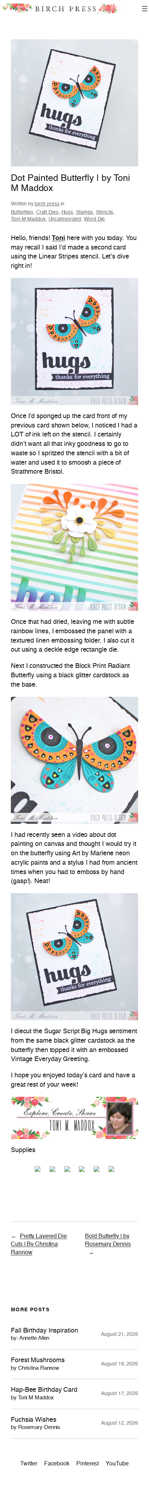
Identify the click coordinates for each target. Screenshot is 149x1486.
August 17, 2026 (119, 1393)
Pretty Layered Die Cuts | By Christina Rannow (39, 1245)
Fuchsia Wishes (35, 1424)
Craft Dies (47, 212)
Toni (58, 238)
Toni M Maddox (28, 219)
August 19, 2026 (119, 1363)
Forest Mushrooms (37, 1364)
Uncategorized (64, 219)
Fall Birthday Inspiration (44, 1335)
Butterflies (22, 212)
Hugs (67, 212)
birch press (47, 204)
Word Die (94, 219)
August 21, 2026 (119, 1334)
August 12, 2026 (119, 1423)
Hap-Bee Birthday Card (44, 1394)
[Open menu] (144, 8)
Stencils (104, 212)
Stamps (84, 212)
